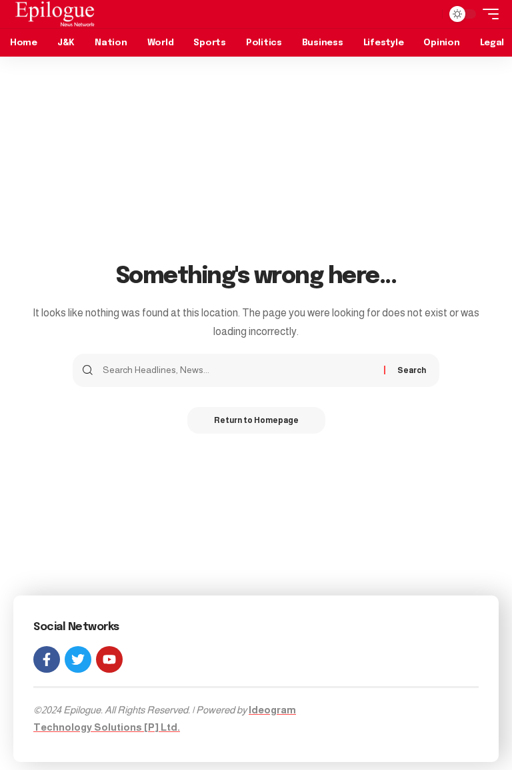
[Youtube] (109, 659)
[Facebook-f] (46, 659)
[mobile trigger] (487, 14)
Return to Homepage (256, 420)
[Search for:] (238, 370)
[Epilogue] (55, 14)
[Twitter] (78, 659)
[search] (429, 14)
